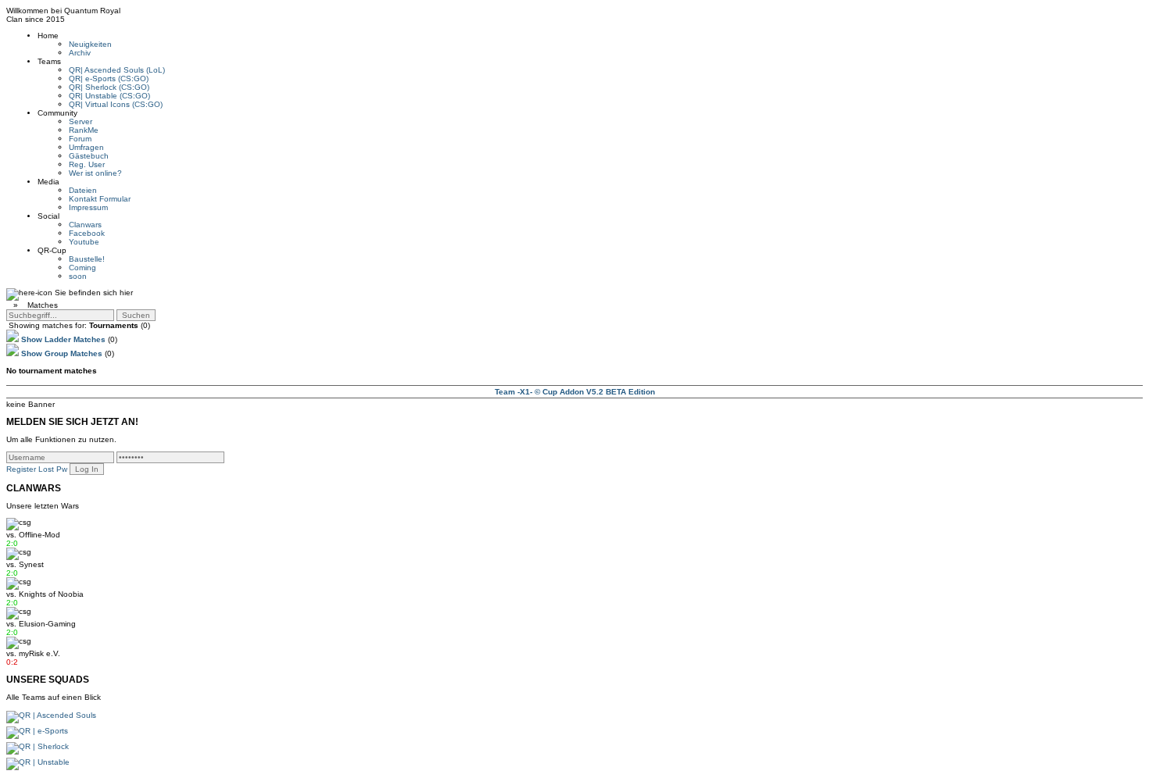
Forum (80, 138)
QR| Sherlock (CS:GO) (109, 87)
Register (21, 469)
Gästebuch (89, 156)
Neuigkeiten (90, 44)
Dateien (83, 190)
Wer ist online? (95, 173)
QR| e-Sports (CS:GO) (109, 78)
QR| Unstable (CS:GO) (109, 95)
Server (80, 121)
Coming (82, 267)
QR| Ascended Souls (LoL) (117, 70)
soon (78, 276)
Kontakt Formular (100, 198)
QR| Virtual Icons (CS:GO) (116, 104)
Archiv (80, 52)
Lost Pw (52, 469)
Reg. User (87, 164)
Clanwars (85, 224)
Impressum (88, 207)
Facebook (87, 233)
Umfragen (86, 147)
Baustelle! (87, 259)
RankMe (83, 130)
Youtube (84, 241)
